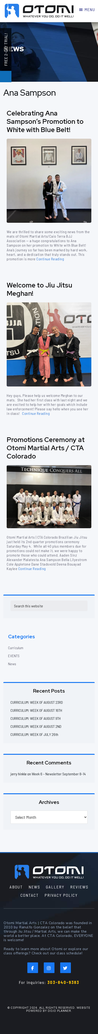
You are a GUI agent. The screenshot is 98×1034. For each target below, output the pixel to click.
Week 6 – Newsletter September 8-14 (59, 774)
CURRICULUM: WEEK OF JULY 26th (34, 734)
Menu (89, 9)
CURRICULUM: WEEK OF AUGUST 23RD (36, 702)
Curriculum (15, 647)
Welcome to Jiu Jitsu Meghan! (39, 289)
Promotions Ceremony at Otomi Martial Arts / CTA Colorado (46, 448)
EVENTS (14, 655)
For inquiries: (49, 982)
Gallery (55, 886)
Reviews (79, 886)
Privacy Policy (61, 895)
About (16, 886)
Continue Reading (50, 259)
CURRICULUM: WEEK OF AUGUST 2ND (35, 726)
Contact (29, 895)
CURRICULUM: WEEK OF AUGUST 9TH (35, 718)
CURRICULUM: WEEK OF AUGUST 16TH (36, 710)
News (12, 663)
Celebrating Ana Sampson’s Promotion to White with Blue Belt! (45, 121)
